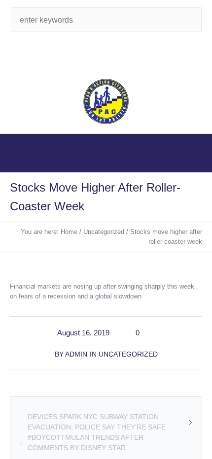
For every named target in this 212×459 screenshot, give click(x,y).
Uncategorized (103, 231)
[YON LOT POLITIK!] (106, 101)
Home (69, 231)
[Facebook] (115, 54)
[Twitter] (96, 54)
